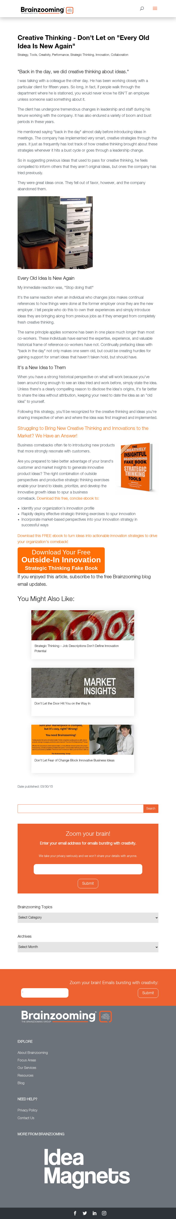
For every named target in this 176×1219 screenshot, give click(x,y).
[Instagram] (104, 1214)
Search (150, 808)
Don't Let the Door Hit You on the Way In (62, 703)
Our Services (27, 1068)
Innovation (102, 54)
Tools (33, 54)
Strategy (23, 54)
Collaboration (119, 54)
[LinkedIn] (94, 1214)
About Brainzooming (33, 1053)
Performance (60, 54)
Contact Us (26, 1118)
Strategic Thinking (82, 54)
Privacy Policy (27, 1110)
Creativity (44, 54)
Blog (21, 1083)
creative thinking (84, 72)
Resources (25, 1075)
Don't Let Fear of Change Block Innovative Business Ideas (74, 760)
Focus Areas (27, 1060)
